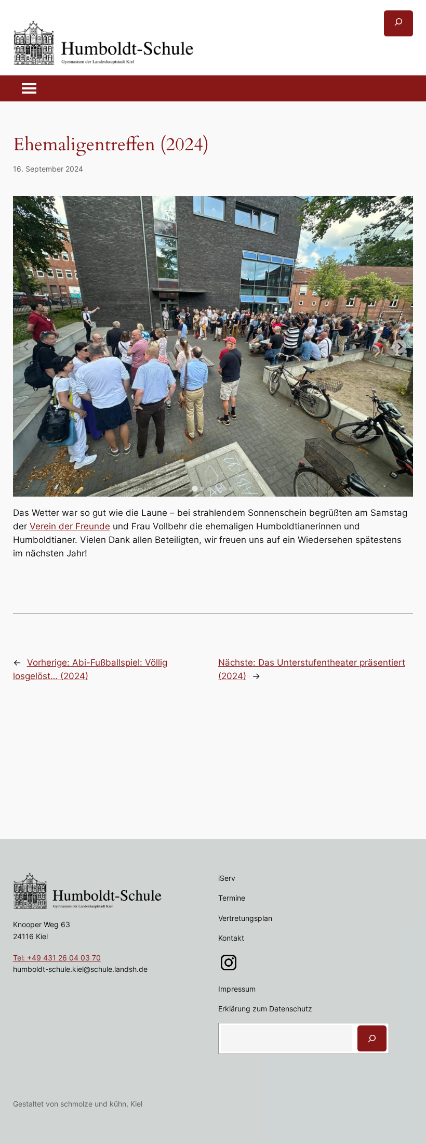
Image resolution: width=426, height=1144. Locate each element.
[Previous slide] (27, 347)
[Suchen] (372, 1038)
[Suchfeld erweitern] (398, 23)
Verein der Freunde (70, 526)
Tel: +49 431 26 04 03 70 (57, 957)
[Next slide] (399, 347)
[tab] (194, 488)
